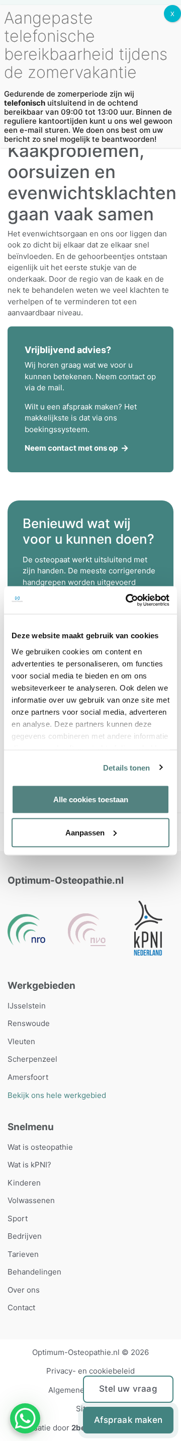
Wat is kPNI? (29, 1164)
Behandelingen (34, 1272)
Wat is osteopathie (40, 1147)
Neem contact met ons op (71, 448)
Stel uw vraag (128, 1389)
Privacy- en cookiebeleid (90, 1371)
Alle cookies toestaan (90, 799)
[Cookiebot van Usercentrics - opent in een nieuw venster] (127, 600)
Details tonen (126, 767)
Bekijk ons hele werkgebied (57, 1095)
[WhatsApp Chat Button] (25, 1418)
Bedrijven (25, 1236)
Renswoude (29, 1023)
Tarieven (23, 1254)
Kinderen (24, 1183)
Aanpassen (85, 832)
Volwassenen (31, 1200)
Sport (18, 1218)
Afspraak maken (128, 1420)
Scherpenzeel (32, 1059)
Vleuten (21, 1041)
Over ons (24, 1290)
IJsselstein (27, 1005)
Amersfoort (28, 1077)
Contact (21, 1307)
